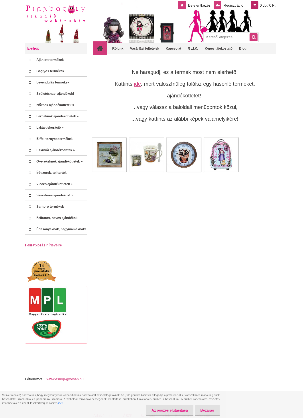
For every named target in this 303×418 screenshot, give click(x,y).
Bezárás (207, 410)
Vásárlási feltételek (144, 48)
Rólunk (117, 48)
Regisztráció (233, 5)
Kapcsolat (173, 48)
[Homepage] (102, 48)
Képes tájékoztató (218, 48)
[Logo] (55, 13)
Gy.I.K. (193, 48)
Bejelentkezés (199, 5)
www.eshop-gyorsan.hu (65, 379)
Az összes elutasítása (170, 410)
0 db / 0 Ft (267, 5)
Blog (242, 48)
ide (137, 84)
